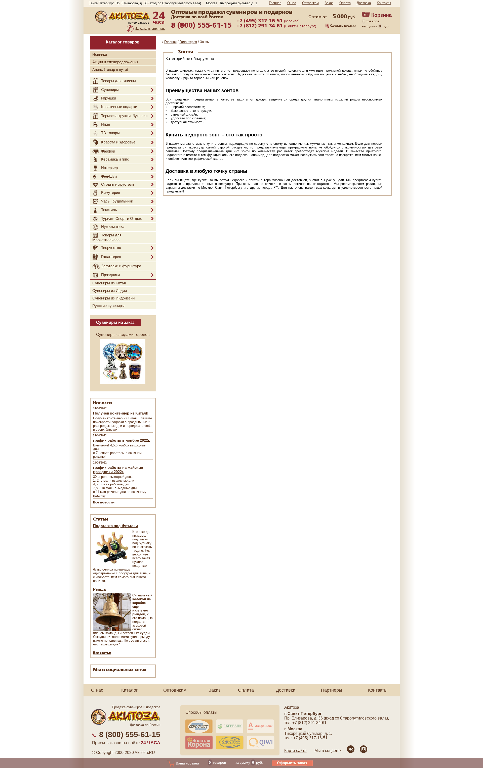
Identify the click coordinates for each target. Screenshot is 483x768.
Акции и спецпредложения (115, 62)
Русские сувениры (108, 305)
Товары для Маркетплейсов (107, 237)
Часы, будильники (117, 201)
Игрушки (108, 98)
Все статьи (102, 653)
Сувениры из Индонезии (113, 298)
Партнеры (331, 690)
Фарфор (108, 151)
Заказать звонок (150, 28)
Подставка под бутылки (115, 526)
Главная (275, 3)
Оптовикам (310, 3)
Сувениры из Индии (109, 290)
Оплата (345, 3)
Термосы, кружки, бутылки (124, 116)
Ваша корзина (187, 763)
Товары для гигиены (118, 81)
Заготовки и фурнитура (121, 266)
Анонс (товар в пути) (110, 69)
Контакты (384, 3)
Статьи (100, 519)
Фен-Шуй (109, 176)
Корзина (381, 15)
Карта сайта (295, 750)
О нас (291, 3)
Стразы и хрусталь (117, 184)
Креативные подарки (119, 107)
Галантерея (111, 256)
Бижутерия (110, 192)
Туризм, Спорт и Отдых (121, 218)
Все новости (103, 502)
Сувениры (110, 89)
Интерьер (109, 168)
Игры (105, 124)
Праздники (110, 275)
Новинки (99, 54)
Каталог (129, 690)
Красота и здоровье (118, 142)
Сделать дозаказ (343, 25)
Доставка (364, 3)
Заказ (329, 3)
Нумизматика (112, 227)
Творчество (111, 247)
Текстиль (109, 210)
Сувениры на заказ (115, 322)
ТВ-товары (110, 133)
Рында (99, 589)
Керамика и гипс (115, 159)
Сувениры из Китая (109, 283)
